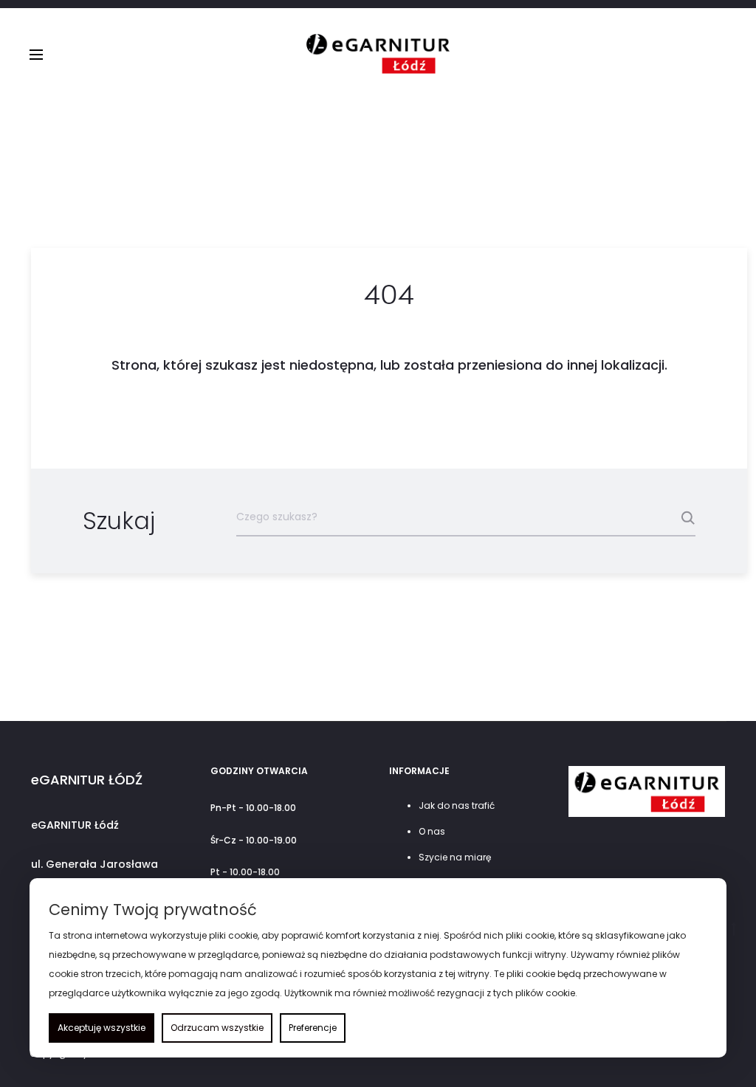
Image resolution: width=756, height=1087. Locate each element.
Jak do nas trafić (457, 805)
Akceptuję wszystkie (101, 1027)
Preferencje (313, 1027)
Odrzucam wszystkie (217, 1027)
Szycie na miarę (455, 857)
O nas (432, 831)
